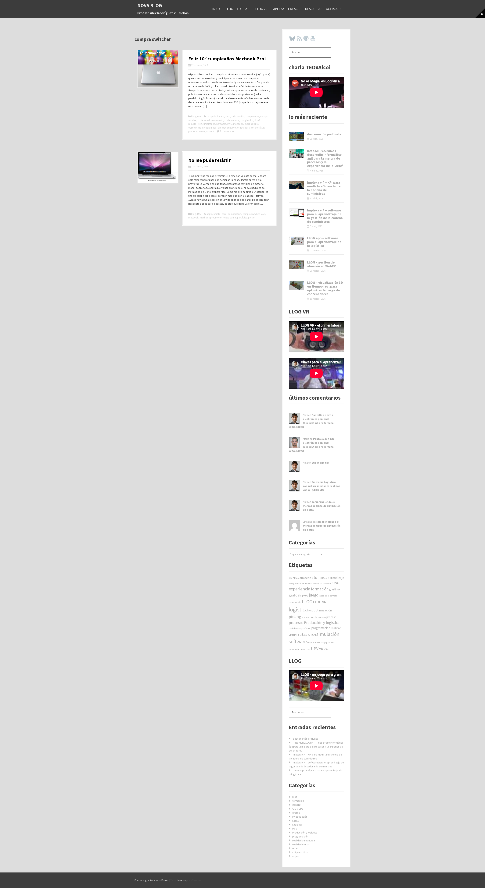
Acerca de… (336, 9)
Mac (199, 116)
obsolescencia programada (202, 127)
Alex (305, 415)
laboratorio (295, 602)
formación (320, 589)
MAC (229, 124)
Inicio (216, 9)
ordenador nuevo (227, 127)
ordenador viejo (245, 127)
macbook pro (252, 124)
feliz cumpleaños (206, 124)
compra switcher (250, 214)
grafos (294, 595)
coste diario (217, 120)
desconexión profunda (324, 134)
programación (320, 628)
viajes (295, 856)
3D (290, 578)
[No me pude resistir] (158, 166)
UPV (314, 648)
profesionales (294, 628)
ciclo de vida (238, 116)
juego (313, 595)
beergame (294, 583)
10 (208, 116)
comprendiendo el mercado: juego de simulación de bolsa (321, 505)
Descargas (313, 9)
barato (220, 116)
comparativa (252, 116)
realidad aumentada (303, 840)
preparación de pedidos (314, 617)
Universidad (305, 649)
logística (298, 609)
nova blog (149, 5)
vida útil (210, 131)
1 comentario (227, 131)
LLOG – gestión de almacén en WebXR (321, 264)
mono (218, 217)
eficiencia (317, 583)
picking (295, 616)
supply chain (327, 642)
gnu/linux (334, 589)
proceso (331, 617)
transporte (294, 649)
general (296, 804)
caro (227, 116)
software (200, 131)
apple (213, 116)
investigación (299, 816)
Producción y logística (322, 622)
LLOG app (244, 9)
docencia (308, 583)
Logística (297, 824)
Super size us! (320, 462)
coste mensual (232, 120)
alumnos (319, 577)
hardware (221, 124)
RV (309, 635)
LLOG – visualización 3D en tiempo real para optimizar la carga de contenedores (325, 288)
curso (302, 583)
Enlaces (294, 9)
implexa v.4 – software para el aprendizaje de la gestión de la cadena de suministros (325, 216)
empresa (327, 583)
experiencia (299, 589)
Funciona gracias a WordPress (152, 880)
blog (193, 116)
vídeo (326, 649)
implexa (277, 9)
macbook (238, 124)
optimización (323, 610)
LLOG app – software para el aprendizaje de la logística (324, 242)
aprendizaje (336, 577)
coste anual (204, 120)
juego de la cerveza (328, 595)
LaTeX (295, 820)
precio (191, 131)
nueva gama (229, 217)
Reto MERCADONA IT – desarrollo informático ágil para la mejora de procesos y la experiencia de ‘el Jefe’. (325, 158)
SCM (313, 635)
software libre (313, 642)
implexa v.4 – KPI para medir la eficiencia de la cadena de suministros (323, 188)
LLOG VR (261, 9)
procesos (296, 622)
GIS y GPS (297, 808)
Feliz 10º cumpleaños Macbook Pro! (227, 58)
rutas (302, 634)
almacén (305, 578)
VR (321, 648)
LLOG (229, 9)
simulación (327, 634)
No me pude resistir (209, 160)
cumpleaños (247, 120)
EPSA (335, 583)
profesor (306, 628)
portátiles (260, 127)
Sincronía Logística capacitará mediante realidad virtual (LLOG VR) (321, 486)
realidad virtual (300, 844)
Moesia (182, 880)
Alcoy (296, 578)
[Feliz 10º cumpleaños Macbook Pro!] (158, 68)
